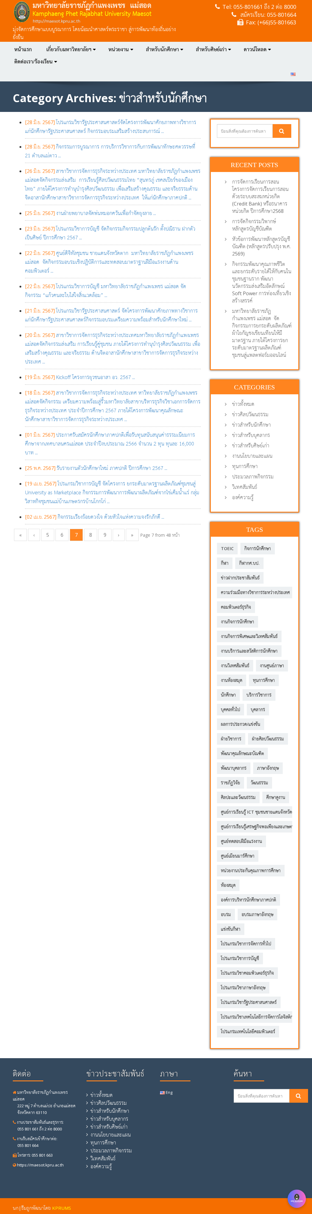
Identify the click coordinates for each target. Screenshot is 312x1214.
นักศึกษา (228, 695)
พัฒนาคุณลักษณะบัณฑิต (242, 753)
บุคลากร (258, 709)
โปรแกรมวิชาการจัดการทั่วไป (246, 944)
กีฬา (225, 563)
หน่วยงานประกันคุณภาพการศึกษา (251, 870)
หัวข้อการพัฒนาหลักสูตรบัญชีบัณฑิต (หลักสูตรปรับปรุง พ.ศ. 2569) (261, 246)
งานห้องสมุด (231, 680)
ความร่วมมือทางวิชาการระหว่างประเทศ (255, 592)
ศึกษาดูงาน (275, 797)
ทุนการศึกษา (245, 466)
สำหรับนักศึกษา (162, 49)
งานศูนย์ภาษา (272, 665)
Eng (168, 1092)
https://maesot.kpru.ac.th (40, 1165)
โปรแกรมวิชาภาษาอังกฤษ (243, 987)
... (90, 213)
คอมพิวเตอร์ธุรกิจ (236, 607)
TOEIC (227, 548)
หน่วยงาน (118, 49)
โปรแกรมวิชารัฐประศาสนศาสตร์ (249, 1002)
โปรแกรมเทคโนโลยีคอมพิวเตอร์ (248, 1031)
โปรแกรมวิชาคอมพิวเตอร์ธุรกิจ (247, 973)
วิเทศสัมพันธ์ (244, 487)
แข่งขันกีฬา (230, 929)
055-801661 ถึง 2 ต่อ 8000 (264, 6)
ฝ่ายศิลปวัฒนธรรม (268, 739)
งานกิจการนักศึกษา (237, 622)
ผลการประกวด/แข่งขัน (240, 724)
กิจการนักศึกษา (257, 548)
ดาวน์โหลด (255, 49)
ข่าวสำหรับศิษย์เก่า (250, 445)
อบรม (226, 914)
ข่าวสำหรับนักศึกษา (251, 424)
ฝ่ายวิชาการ (231, 739)
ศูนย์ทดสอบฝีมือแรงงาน (241, 841)
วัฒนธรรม (259, 783)
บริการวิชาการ (258, 695)
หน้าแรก (23, 49)
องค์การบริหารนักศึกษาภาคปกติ (248, 900)
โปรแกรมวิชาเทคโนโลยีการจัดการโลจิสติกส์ (258, 1017)
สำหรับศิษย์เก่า (211, 49)
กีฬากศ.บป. (249, 563)
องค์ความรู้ (243, 497)
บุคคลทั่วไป (230, 709)
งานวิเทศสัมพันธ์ (235, 665)
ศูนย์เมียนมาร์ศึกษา (237, 856)
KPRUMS (61, 1208)
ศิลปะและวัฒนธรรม (238, 797)
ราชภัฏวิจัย (230, 783)
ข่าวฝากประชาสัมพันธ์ (240, 578)
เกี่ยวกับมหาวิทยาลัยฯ (68, 49)
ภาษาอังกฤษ (268, 768)
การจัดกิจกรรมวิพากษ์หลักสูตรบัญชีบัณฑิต (254, 225)
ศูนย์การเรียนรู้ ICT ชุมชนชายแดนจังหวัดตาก (260, 812)
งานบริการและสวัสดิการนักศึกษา (249, 651)
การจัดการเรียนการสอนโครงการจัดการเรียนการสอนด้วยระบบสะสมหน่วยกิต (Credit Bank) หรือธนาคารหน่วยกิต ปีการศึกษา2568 (260, 196)
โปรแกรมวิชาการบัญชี (240, 958)
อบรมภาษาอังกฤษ (257, 914)
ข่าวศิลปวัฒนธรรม (250, 414)
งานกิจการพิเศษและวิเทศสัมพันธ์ (249, 636)
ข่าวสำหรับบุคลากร (251, 435)
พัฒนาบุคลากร (233, 768)
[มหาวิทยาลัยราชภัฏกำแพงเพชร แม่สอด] (94, 12)
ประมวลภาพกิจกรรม (253, 476)
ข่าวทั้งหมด (243, 404)
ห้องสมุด (228, 885)
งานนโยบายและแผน (252, 456)
